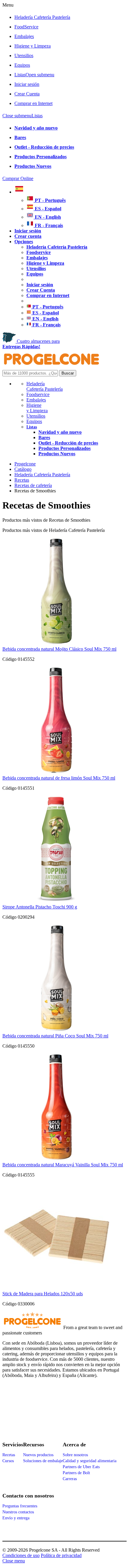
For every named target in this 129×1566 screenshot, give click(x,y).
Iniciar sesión (26, 84)
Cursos (8, 1461)
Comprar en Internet (33, 103)
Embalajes (24, 36)
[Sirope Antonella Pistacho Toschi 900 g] (56, 901)
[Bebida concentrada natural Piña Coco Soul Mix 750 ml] (56, 1030)
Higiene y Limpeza (32, 45)
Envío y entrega (15, 1518)
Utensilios (23, 55)
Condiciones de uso (21, 1555)
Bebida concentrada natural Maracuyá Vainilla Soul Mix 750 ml (62, 1164)
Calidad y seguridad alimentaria (89, 1461)
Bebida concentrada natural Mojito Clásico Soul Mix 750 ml (59, 649)
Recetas (8, 1455)
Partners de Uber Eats (81, 1467)
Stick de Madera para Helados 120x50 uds (42, 1293)
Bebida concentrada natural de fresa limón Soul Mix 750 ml (58, 777)
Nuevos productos (38, 1455)
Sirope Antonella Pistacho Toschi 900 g (39, 906)
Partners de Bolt (76, 1473)
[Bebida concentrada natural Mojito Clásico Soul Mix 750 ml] (56, 643)
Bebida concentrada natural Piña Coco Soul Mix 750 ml (55, 1035)
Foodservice (38, 394)
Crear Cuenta (27, 93)
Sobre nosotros (75, 1455)
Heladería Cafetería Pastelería (42, 17)
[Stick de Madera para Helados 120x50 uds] (56, 1288)
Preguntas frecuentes (19, 1506)
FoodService (26, 26)
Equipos (22, 65)
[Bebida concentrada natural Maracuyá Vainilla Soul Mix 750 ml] (56, 1159)
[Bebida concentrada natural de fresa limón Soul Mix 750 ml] (56, 772)
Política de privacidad (61, 1555)
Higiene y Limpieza (37, 408)
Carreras (70, 1479)
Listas (34, 74)
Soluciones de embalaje (43, 1461)
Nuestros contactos (18, 1512)
